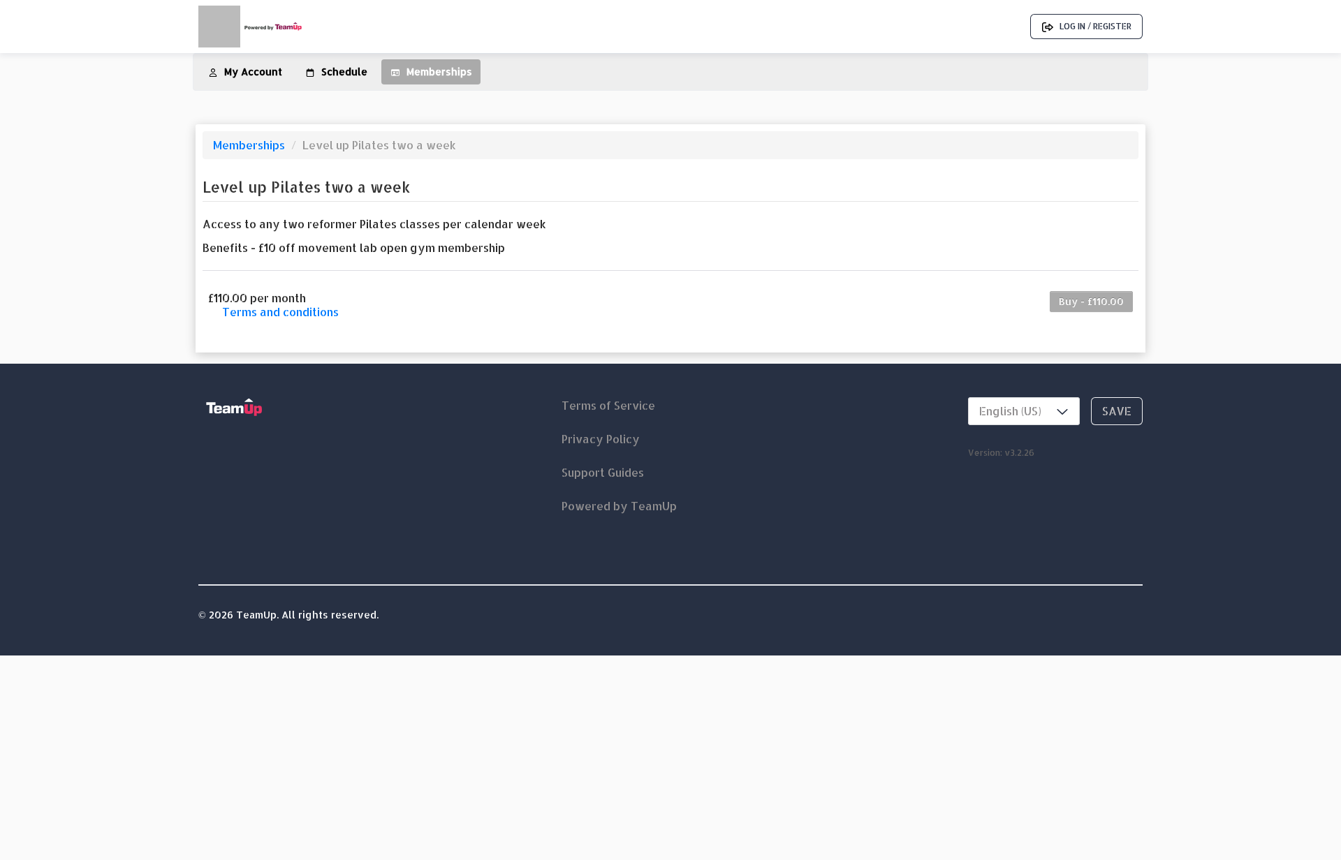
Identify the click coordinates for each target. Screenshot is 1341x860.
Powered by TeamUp (619, 505)
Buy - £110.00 (1091, 301)
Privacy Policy (601, 438)
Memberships (250, 145)
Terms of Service (608, 405)
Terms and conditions (280, 311)
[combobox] (1024, 411)
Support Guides (603, 472)
